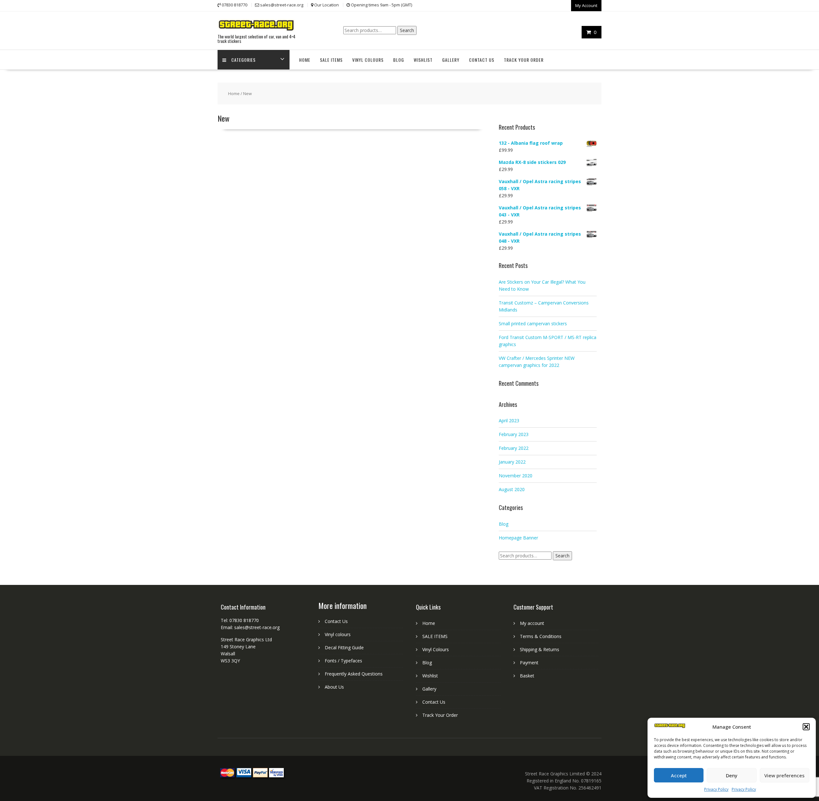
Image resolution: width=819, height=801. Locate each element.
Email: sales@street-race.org (250, 627)
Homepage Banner (518, 538)
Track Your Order (524, 59)
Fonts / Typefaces (343, 661)
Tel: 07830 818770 (240, 620)
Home (304, 59)
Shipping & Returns (539, 649)
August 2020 (512, 489)
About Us (334, 687)
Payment (529, 662)
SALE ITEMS (331, 59)
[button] (806, 727)
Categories (243, 59)
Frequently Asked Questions (354, 674)
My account (532, 623)
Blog (398, 59)
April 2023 (509, 420)
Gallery (450, 59)
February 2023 (514, 434)
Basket (527, 676)
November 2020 (515, 476)
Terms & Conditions (540, 636)
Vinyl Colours (368, 59)
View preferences (784, 775)
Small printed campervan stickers (533, 323)
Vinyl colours (338, 634)
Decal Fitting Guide (344, 647)
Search (407, 30)
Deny (731, 775)
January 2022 (512, 462)
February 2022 (514, 448)
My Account (586, 5)
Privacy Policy (716, 789)
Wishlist (423, 59)
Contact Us (481, 59)
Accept (679, 775)
